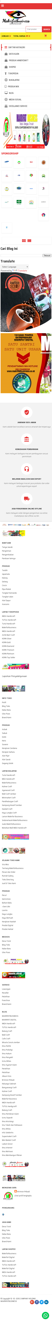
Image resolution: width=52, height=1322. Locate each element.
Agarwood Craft (8, 790)
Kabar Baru (6, 709)
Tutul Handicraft (8, 623)
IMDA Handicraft (8, 616)
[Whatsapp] (45, 1315)
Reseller (5, 992)
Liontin (5, 910)
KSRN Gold (6, 642)
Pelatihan (6, 996)
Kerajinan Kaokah (9, 921)
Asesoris (5, 604)
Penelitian (6, 1068)
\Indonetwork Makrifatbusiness (14, 820)
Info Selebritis (7, 1132)
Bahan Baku (7, 902)
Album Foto (6, 1076)
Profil (4, 702)
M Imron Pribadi (8, 1079)
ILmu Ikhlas (6, 1061)
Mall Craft (6, 1034)
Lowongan (6, 989)
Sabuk (4, 733)
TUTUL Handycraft (9, 1106)
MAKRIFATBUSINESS (10, 1016)
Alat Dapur (6, 600)
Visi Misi (5, 864)
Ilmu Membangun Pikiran (12, 1155)
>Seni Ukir (6, 906)
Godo (4, 736)
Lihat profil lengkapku (23, 1195)
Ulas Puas (6, 713)
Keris (4, 740)
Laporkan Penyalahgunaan (14, 676)
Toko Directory (8, 879)
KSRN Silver (6, 638)
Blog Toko (6, 706)
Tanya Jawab (7, 547)
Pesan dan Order (8, 872)
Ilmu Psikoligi (7, 1049)
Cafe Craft (6, 1038)
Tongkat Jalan (7, 596)
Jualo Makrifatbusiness (11, 824)
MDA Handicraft (8, 778)
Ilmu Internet (7, 1147)
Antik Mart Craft (8, 634)
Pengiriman (6, 550)
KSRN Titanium (8, 649)
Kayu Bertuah (7, 917)
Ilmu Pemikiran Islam (10, 1113)
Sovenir (5, 744)
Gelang (5, 581)
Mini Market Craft (9, 1140)
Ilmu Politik (6, 1046)
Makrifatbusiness (9, 627)
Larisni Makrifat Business (12, 816)
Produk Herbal (7, 929)
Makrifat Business (9, 1098)
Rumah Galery (7, 875)
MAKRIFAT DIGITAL (9, 1019)
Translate (22, 270)
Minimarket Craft (9, 797)
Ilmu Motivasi (7, 1151)
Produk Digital (7, 925)
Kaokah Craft (7, 808)
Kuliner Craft (7, 786)
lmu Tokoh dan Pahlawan (12, 1125)
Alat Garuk (6, 759)
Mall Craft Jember (9, 793)
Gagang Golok (7, 763)
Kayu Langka (7, 914)
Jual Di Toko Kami (9, 883)
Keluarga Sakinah (9, 1083)
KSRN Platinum (8, 653)
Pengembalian (8, 554)
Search (46, 29)
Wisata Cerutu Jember (11, 1042)
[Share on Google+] (32, 1302)
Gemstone (6, 899)
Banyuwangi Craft (9, 1087)
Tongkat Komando (9, 592)
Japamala (6, 574)
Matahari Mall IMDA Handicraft (14, 827)
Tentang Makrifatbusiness (13, 868)
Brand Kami (6, 717)
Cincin (4, 585)
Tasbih (5, 570)
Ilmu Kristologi (8, 1121)
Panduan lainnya (8, 558)
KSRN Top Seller (8, 657)
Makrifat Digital (8, 1257)
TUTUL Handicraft (9, 619)
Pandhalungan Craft (10, 801)
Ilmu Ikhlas (6, 1128)
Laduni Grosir (7, 1143)
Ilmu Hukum (7, 1053)
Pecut (4, 895)
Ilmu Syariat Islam (9, 1064)
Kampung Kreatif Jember (12, 805)
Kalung (5, 577)
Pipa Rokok (6, 589)
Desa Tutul (6, 941)
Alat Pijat (5, 755)
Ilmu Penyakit (7, 1057)
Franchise (6, 1000)
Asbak (4, 729)
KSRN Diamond (8, 646)
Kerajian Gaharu (8, 752)
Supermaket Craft (9, 1136)
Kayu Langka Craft (9, 812)
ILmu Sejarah (7, 1117)
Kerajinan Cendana (9, 748)
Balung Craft (7, 1031)
